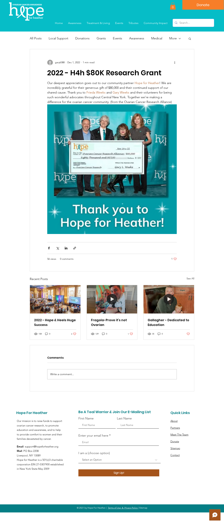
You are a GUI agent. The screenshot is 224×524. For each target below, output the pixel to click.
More (173, 38)
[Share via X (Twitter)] (57, 248)
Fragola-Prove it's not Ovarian (109, 322)
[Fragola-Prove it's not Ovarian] (112, 299)
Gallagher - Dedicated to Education (168, 322)
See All (190, 278)
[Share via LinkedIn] (66, 248)
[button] (173, 6)
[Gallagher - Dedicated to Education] (169, 299)
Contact (175, 455)
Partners (175, 427)
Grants (101, 38)
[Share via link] (74, 248)
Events (117, 38)
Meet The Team (179, 434)
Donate (174, 441)
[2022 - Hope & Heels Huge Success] (55, 299)
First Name (86, 418)
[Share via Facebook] (49, 248)
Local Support (58, 38)
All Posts (36, 38)
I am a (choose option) (94, 453)
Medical (156, 38)
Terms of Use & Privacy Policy (123, 507)
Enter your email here (93, 435)
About (174, 421)
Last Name (124, 418)
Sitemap (175, 448)
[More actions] (175, 62)
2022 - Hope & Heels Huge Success (55, 322)
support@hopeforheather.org (41, 446)
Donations (82, 38)
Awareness (136, 38)
